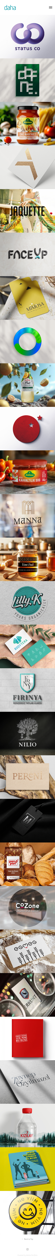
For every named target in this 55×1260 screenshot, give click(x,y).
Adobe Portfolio (32, 1255)
